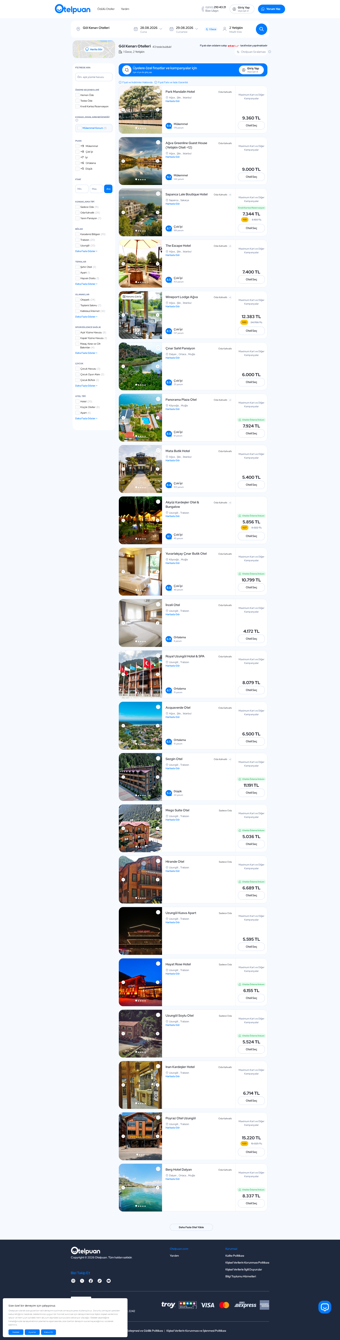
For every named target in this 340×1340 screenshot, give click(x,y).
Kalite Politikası (234, 1256)
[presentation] (123, 110)
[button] (136, 128)
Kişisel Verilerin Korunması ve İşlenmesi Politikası (196, 1331)
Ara (108, 188)
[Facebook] (91, 1282)
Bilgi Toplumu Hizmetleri (240, 1276)
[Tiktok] (99, 1282)
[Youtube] (108, 1282)
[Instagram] (73, 1282)
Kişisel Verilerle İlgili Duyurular (243, 1269)
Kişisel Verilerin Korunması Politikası (247, 1262)
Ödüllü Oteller (106, 9)
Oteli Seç (251, 125)
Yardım (125, 9)
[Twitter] (82, 1282)
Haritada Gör (173, 101)
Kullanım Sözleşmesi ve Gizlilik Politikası (138, 1331)
